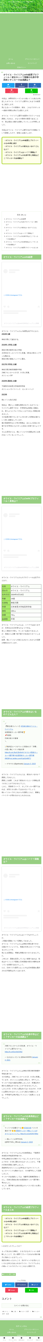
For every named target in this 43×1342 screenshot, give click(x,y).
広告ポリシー (21, 1335)
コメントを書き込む (21, 1305)
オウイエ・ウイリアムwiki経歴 (16, 219)
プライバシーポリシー (31, 1329)
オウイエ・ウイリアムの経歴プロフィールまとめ (22, 247)
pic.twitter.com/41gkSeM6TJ (20, 758)
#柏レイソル (31, 1131)
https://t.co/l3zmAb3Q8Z (13, 1052)
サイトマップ (31, 1332)
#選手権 (12, 755)
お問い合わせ (11, 1332)
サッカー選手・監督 (9, 1274)
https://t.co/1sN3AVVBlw (29, 1134)
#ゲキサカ (26, 752)
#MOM (7, 758)
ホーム (11, 1329)
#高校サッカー (21, 1131)
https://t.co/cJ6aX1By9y (13, 752)
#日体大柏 (24, 726)
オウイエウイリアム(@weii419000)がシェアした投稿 (21, 323)
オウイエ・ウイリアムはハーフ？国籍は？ (20, 233)
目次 (18, 215)
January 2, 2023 (27, 1142)
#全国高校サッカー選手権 (24, 755)
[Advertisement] (21, 34)
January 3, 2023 (30, 764)
